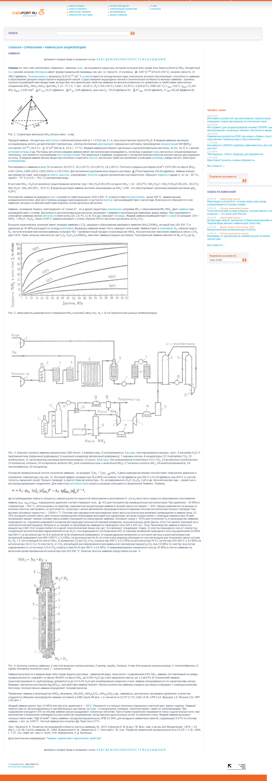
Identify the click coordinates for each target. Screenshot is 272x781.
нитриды (119, 215)
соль (79, 67)
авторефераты (118, 11)
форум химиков (118, 14)
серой (173, 215)
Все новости (214, 165)
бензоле (93, 174)
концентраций (169, 144)
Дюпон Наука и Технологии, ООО (237, 227)
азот (53, 197)
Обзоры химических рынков (234, 208)
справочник (33, 47)
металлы (48, 215)
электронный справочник (123, 8)
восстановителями (68, 154)
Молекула (41, 72)
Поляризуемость (38, 76)
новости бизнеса (78, 8)
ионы (156, 151)
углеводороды (17, 160)
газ (10, 72)
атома (86, 76)
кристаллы (52, 140)
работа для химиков (80, 11)
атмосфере (166, 228)
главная (14, 47)
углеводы (157, 157)
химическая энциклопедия (65, 47)
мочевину (68, 228)
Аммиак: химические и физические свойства (74, 738)
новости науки (76, 5)
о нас (154, 5)
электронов (114, 209)
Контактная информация (21, 766)
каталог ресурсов (119, 5)
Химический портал (230, 199)
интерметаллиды (18, 151)
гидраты (163, 174)
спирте (54, 174)
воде (43, 167)
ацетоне (64, 174)
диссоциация (106, 144)
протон (93, 157)
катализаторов (135, 197)
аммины (184, 209)
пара (132, 452)
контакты (156, 8)
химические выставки (81, 14)
